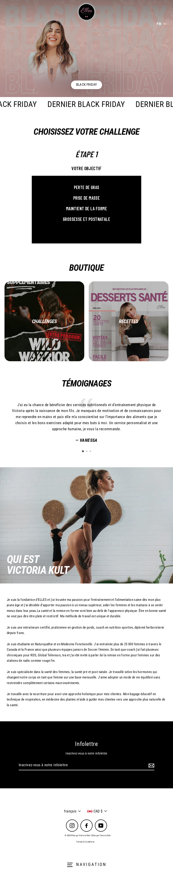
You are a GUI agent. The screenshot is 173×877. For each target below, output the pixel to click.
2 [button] (87, 452)
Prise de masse (86, 198)
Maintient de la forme (86, 208)
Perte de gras (86, 187)
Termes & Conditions (85, 842)
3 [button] (91, 452)
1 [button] (83, 451)
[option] (86, 48)
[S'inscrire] (150, 765)
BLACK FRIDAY (86, 85)
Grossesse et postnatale (86, 219)
